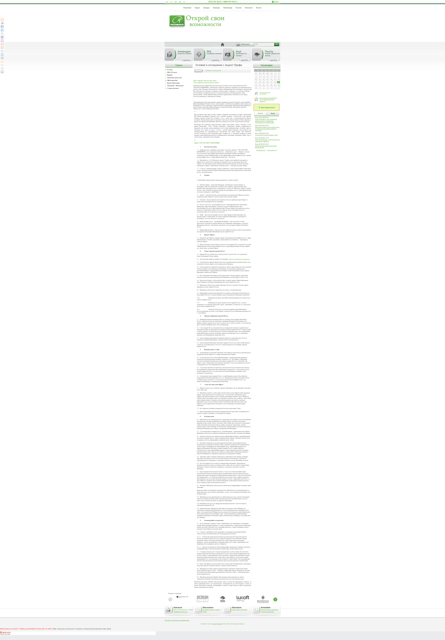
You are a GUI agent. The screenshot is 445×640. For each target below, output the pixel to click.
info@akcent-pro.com (180, 612)
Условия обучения (173, 88)
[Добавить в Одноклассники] (2, 47)
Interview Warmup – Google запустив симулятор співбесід (267, 140)
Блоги (258, 8)
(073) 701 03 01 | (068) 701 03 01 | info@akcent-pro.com (223, 2)
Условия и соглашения (213, 71)
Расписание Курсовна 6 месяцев (264, 93)
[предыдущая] (170, 599)
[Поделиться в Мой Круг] (2, 44)
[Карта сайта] (180, 2)
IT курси (170, 69)
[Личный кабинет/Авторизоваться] (184, 2)
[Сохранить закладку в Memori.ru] (2, 40)
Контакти (249, 8)
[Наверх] (2, 68)
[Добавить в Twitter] (2, 54)
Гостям (238, 8)
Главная (198, 71)
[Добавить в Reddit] (2, 50)
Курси (197, 8)
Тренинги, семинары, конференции (177, 620)
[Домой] (167, 2)
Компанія (187, 8)
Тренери (216, 8)
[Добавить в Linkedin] (2, 30)
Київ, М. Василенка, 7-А (181, 610)
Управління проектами (174, 77)
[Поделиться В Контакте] (2, 57)
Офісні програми (172, 80)
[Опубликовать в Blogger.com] (2, 19)
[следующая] (275, 599)
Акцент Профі (217, 624)
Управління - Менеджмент (175, 85)
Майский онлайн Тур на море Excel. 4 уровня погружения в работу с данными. (267, 129)
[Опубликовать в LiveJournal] (2, 33)
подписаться (260, 150)
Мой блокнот (245, 44)
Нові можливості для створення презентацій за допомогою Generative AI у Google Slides (266, 121)
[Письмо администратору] (175, 2)
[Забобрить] (2, 23)
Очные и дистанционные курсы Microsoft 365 (266, 146)
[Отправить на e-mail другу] (2, 64)
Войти (276, 1)
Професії (169, 75)
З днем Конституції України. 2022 (266, 135)
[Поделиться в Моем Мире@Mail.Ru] (2, 37)
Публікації (227, 8)
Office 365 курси (172, 72)
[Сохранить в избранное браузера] (2, 61)
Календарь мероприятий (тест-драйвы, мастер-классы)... (268, 99)
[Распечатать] (2, 71)
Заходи (206, 8)
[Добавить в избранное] (171, 2)
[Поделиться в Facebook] (2, 26)
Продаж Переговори (173, 83)
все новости (272, 150)
